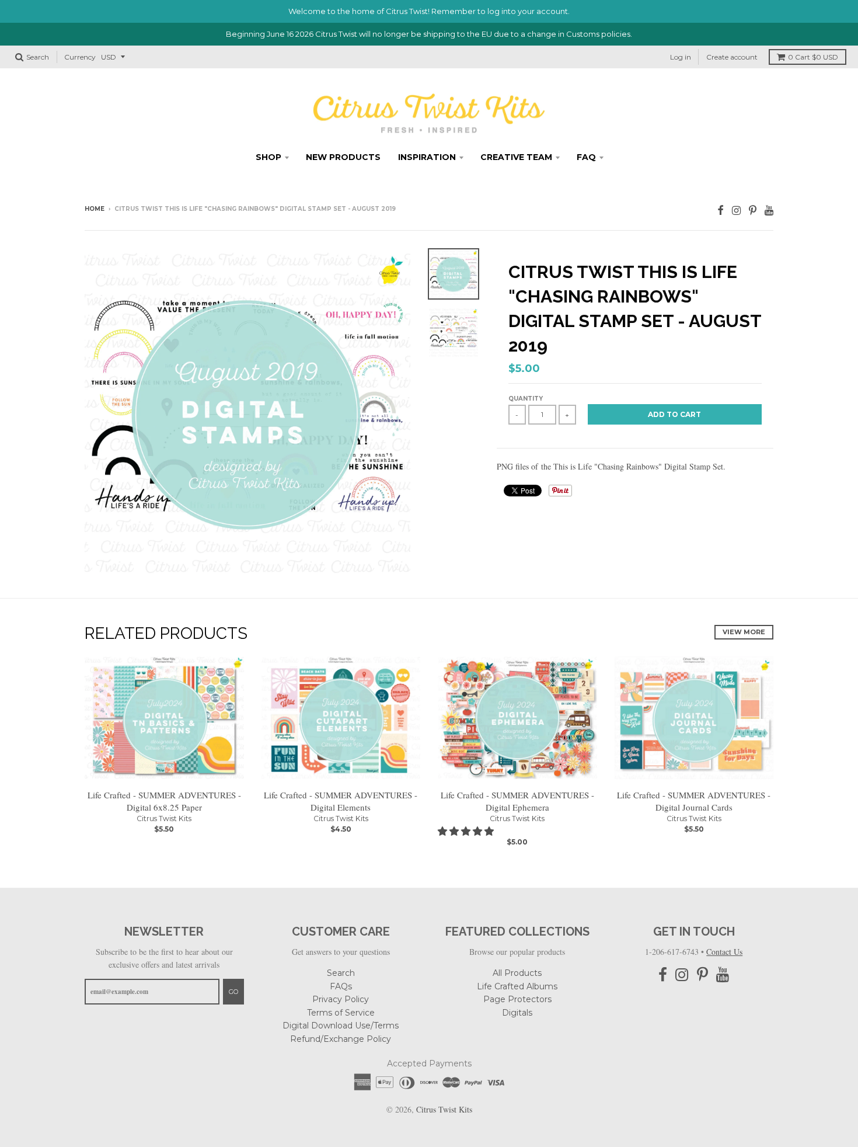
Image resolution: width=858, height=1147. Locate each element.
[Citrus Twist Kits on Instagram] (736, 209)
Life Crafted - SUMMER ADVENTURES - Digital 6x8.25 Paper (164, 801)
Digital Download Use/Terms (340, 1025)
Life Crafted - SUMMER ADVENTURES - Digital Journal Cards (693, 801)
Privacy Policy (340, 999)
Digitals (517, 1012)
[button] (467, 831)
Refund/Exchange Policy (340, 1039)
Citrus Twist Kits (164, 818)
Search (341, 973)
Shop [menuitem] (268, 157)
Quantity (525, 398)
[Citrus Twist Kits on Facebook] (720, 209)
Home (94, 209)
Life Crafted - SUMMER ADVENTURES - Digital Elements (340, 801)
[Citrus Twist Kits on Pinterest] (752, 209)
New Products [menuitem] (343, 157)
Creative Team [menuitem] (516, 157)
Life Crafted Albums (517, 986)
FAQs (341, 986)
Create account (732, 57)
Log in (680, 57)
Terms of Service (341, 1012)
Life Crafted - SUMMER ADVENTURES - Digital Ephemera (517, 801)
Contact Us (724, 951)
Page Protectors (517, 999)
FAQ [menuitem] (586, 157)
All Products (517, 973)
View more (744, 632)
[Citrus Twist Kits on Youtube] (769, 209)
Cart (813, 57)
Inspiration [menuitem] (427, 157)
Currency (80, 57)
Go (233, 992)
